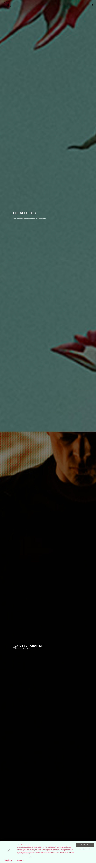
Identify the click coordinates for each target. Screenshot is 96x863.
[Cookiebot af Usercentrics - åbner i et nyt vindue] (8, 860)
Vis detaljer (19, 860)
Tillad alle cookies (85, 844)
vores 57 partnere (24, 846)
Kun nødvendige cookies (85, 849)
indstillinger (64, 850)
